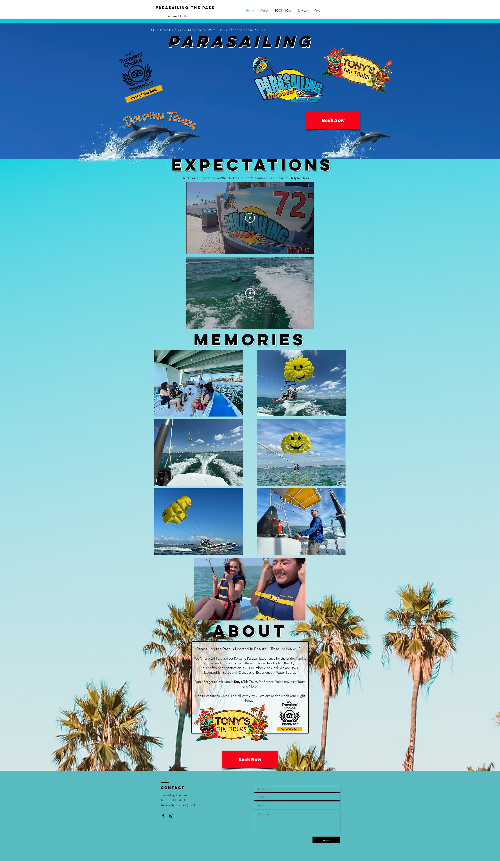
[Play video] (250, 218)
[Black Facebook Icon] (163, 815)
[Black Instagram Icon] (171, 815)
